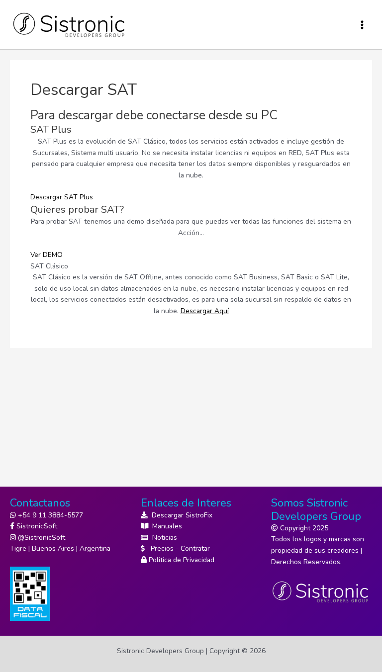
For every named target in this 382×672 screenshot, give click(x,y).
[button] (61, 197)
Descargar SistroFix (180, 515)
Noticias (162, 537)
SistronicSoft (35, 526)
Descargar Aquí (205, 311)
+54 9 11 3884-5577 (49, 515)
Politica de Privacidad (180, 560)
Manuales (165, 526)
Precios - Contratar (177, 548)
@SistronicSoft (40, 537)
